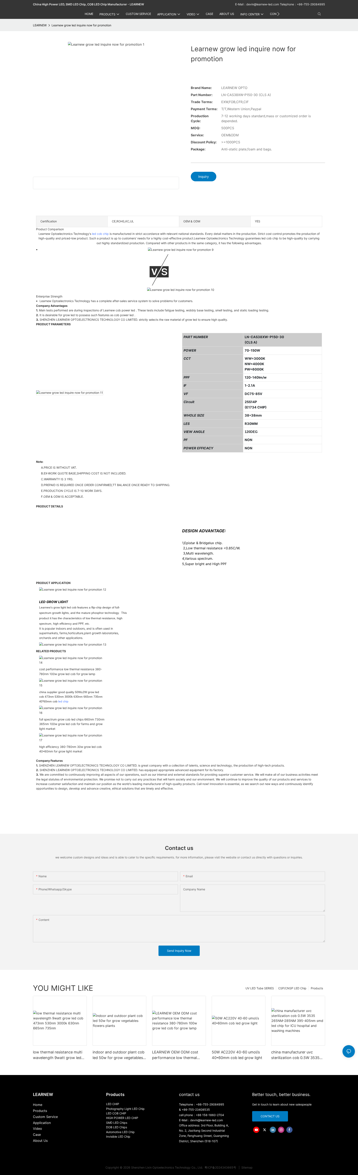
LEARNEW (40, 25)
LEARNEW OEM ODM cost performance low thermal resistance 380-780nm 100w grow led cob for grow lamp (177, 1055)
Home (37, 1105)
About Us (40, 1140)
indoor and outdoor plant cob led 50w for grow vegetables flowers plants (118, 1055)
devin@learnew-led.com (263, 4)
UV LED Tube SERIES (260, 988)
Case (37, 1134)
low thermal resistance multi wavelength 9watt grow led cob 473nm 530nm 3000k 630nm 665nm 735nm (57, 1055)
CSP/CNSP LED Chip (292, 988)
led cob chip (100, 233)
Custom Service (45, 1117)
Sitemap (247, 1167)
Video (37, 1128)
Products (317, 988)
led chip (63, 701)
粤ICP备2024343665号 (220, 1167)
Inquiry (203, 176)
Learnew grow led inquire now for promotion (81, 25)
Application (42, 1123)
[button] (278, 14)
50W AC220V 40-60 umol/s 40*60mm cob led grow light (237, 1055)
